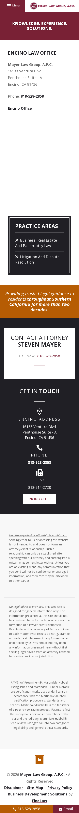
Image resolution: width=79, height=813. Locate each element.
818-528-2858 (32, 96)
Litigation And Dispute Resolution (37, 259)
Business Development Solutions (37, 794)
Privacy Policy (59, 787)
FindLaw (39, 800)
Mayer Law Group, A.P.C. (42, 774)
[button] (13, 5)
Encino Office (20, 108)
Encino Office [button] (39, 499)
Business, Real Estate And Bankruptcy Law (36, 243)
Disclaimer (13, 787)
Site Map (35, 787)
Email (68, 808)
